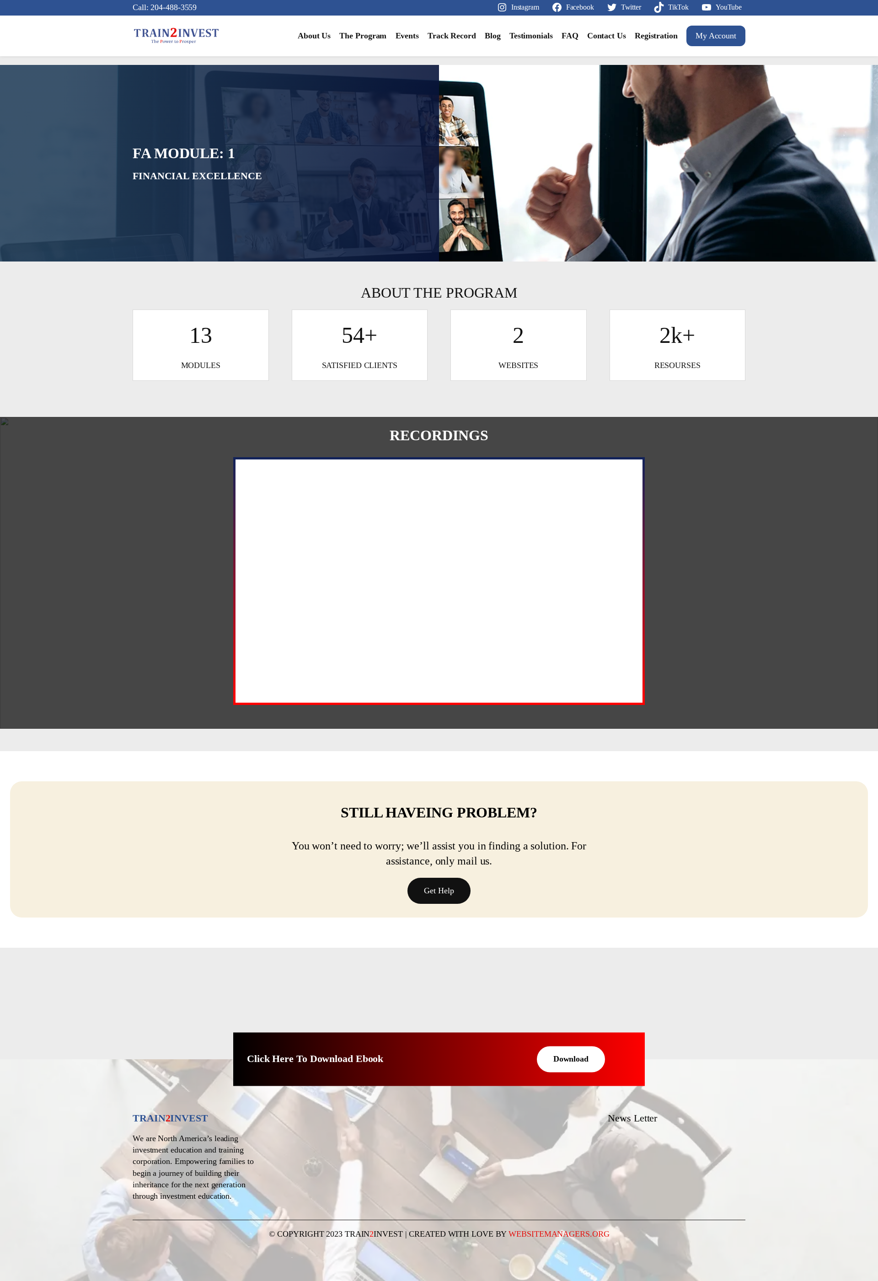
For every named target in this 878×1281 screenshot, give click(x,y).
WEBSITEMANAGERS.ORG (559, 1233)
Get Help (439, 890)
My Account (716, 35)
